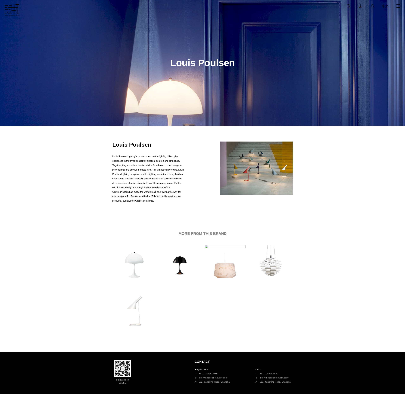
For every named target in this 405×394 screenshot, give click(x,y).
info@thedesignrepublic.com (213, 377)
